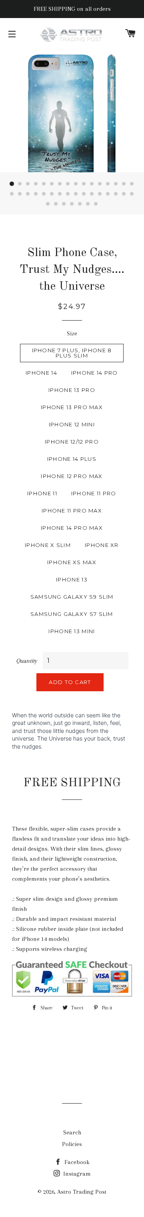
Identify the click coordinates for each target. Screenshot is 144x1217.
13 (108, 184)
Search (72, 1132)
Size (72, 333)
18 (20, 194)
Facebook (76, 1162)
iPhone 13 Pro (71, 390)
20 (36, 194)
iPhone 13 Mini (71, 631)
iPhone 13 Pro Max (72, 407)
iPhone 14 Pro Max (72, 528)
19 (28, 194)
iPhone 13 (72, 579)
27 (92, 194)
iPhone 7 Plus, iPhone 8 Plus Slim (72, 353)
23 (60, 194)
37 (80, 204)
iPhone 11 (42, 493)
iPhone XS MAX (71, 562)
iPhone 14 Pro (94, 372)
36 (72, 204)
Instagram (76, 1173)
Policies (72, 1144)
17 (12, 194)
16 (132, 184)
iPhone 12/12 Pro (72, 441)
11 (92, 184)
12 (100, 184)
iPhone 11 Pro (93, 493)
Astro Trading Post (81, 1191)
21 (44, 194)
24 (68, 194)
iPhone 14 (41, 372)
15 (124, 184)
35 (64, 204)
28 (100, 194)
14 (116, 184)
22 (52, 194)
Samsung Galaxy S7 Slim (71, 614)
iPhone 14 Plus (71, 459)
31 (124, 194)
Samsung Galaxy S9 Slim (72, 596)
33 (48, 204)
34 (56, 204)
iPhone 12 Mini (72, 424)
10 (84, 184)
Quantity (26, 660)
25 (76, 194)
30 (116, 194)
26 (84, 194)
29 (108, 194)
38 (88, 204)
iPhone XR (102, 545)
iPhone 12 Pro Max (71, 476)
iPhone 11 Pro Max (72, 510)
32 (132, 194)
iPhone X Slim (48, 545)
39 (96, 204)
